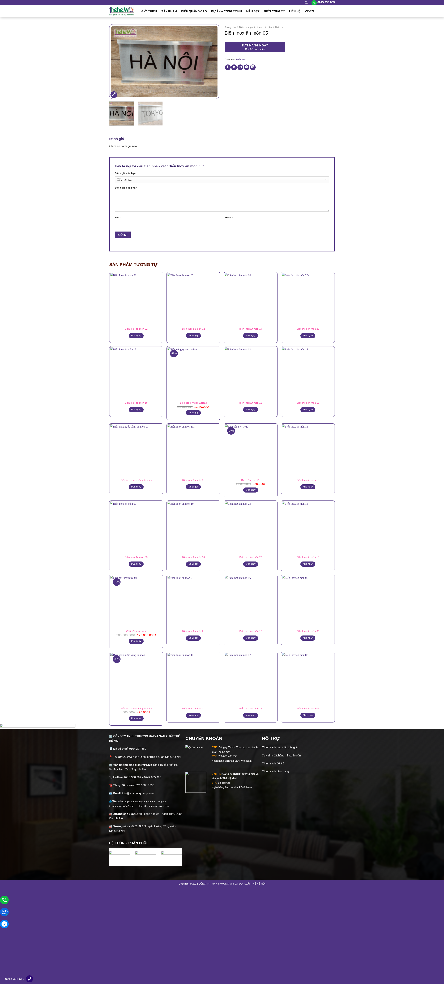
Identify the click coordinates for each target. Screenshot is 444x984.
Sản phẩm (169, 11)
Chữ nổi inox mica (136, 631)
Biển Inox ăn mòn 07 (308, 708)
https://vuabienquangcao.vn (141, 801)
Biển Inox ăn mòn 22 (136, 328)
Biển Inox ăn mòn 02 (193, 328)
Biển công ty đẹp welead (193, 402)
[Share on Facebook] (228, 67)
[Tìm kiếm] (306, 2)
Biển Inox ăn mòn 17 (250, 708)
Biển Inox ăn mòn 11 (193, 708)
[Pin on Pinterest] (246, 67)
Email (229, 217)
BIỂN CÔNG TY (274, 11)
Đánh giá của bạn (126, 173)
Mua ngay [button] (193, 413)
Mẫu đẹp (253, 11)
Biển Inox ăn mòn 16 (250, 631)
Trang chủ (230, 27)
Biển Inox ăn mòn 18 (308, 557)
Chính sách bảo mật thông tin (280, 747)
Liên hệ (295, 11)
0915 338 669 (14, 979)
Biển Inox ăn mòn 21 (193, 631)
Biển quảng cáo (194, 11)
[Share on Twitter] (234, 67)
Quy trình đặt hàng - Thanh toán (281, 755)
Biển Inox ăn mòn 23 (250, 557)
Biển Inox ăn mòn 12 (250, 402)
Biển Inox (280, 27)
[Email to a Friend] (240, 67)
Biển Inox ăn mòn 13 (308, 402)
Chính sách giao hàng (275, 771)
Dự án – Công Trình (226, 11)
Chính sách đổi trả (273, 763)
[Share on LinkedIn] (253, 67)
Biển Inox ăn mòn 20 (308, 328)
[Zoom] (113, 94)
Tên (118, 217)
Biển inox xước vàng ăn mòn (136, 480)
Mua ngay (136, 335)
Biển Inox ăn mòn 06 (308, 631)
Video (309, 11)
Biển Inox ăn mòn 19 (136, 402)
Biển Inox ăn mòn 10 (193, 557)
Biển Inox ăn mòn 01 (193, 480)
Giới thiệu (149, 11)
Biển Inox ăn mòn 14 (250, 328)
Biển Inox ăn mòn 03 (136, 557)
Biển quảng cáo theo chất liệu (255, 27)
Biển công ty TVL (250, 480)
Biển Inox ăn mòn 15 (308, 480)
